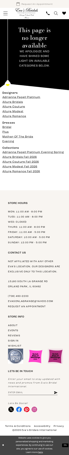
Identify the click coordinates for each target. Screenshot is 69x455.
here (40, 452)
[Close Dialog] (3, 445)
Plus (5, 132)
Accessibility (42, 426)
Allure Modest (12, 111)
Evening (8, 141)
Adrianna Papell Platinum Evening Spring (33, 152)
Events (13, 330)
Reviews (14, 336)
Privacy (59, 426)
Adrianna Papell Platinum (21, 97)
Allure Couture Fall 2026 (20, 162)
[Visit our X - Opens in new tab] (11, 409)
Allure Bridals (12, 102)
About (12, 325)
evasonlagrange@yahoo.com (30, 301)
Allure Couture (13, 106)
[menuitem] (5, 13)
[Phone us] (48, 14)
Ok (65, 445)
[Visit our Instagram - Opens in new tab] (34, 409)
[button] (5, 13)
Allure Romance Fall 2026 (21, 171)
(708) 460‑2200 (18, 296)
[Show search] (56, 14)
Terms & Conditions (18, 426)
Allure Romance (14, 116)
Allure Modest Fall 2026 (19, 166)
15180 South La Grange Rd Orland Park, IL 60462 (28, 284)
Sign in (13, 341)
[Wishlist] (64, 14)
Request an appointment (27, 306)
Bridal (6, 127)
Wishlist (14, 346)
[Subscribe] (56, 392)
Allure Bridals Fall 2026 (19, 157)
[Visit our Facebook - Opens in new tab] (19, 409)
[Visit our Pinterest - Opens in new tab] (27, 409)
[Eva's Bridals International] (27, 13)
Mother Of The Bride (17, 136)
